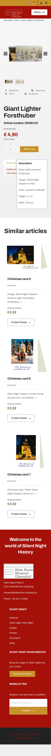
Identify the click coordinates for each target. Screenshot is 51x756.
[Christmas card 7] (25, 437)
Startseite (8, 20)
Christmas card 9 (19, 279)
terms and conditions (25, 738)
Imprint (14, 734)
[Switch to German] (35, 3)
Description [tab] (10, 163)
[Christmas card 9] (25, 241)
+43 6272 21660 (19, 598)
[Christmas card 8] (25, 341)
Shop (17, 20)
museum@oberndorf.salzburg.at (20, 592)
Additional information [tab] (10, 171)
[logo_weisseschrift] (14, 9)
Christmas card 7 (19, 474)
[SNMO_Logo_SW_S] (18, 565)
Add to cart (29, 149)
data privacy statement (29, 734)
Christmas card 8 (19, 378)
